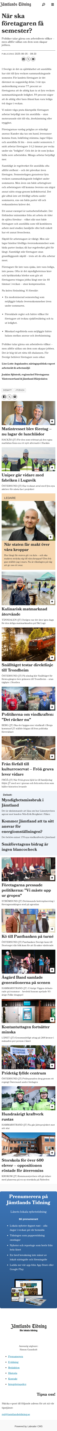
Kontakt (12, 1379)
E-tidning (13, 1362)
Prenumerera (15, 1357)
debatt (7, 390)
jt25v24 (19, 390)
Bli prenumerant (28, 1219)
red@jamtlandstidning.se (16, 1415)
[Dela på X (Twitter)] (28, 59)
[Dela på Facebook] (23, 59)
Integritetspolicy (17, 1384)
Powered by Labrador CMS (28, 1426)
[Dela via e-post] (33, 59)
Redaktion (14, 1368)
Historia (12, 1373)
